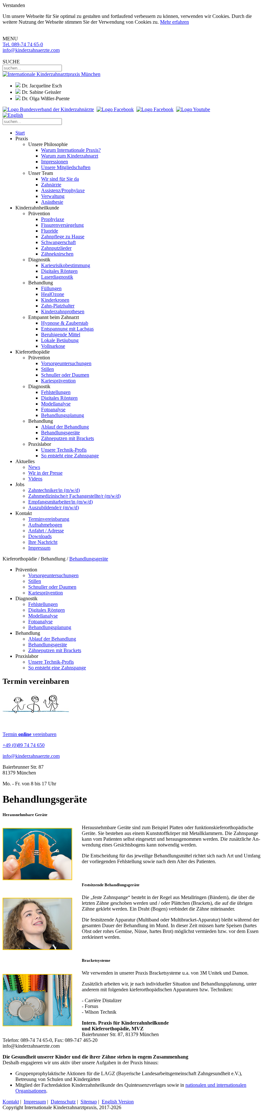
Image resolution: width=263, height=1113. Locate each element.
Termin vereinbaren (29, 734)
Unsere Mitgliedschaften (65, 167)
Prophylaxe (52, 219)
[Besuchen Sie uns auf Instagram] (155, 109)
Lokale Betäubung (60, 340)
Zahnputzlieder (56, 248)
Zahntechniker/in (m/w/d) (54, 490)
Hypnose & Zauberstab (64, 323)
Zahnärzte (51, 184)
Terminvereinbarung (48, 519)
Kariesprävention (58, 380)
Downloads (40, 536)
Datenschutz (63, 1101)
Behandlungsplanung (62, 415)
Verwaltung (52, 196)
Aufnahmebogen (45, 525)
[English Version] (13, 115)
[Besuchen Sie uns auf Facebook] (115, 109)
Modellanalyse (56, 403)
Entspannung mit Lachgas (67, 328)
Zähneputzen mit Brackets (67, 438)
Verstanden (14, 5)
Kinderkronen (55, 300)
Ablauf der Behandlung (65, 427)
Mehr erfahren (174, 22)
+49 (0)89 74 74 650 (24, 745)
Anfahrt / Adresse (46, 530)
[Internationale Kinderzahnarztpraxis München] (51, 74)
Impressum (39, 548)
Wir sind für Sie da (60, 179)
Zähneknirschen (57, 254)
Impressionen (54, 161)
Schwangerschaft (58, 242)
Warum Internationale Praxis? (71, 150)
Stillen (47, 369)
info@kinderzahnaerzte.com (31, 50)
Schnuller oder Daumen (65, 375)
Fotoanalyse (53, 409)
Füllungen (51, 288)
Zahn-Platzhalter (57, 305)
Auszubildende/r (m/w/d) (53, 507)
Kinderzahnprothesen (62, 311)
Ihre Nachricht (42, 542)
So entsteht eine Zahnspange (70, 455)
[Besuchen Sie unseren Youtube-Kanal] (193, 109)
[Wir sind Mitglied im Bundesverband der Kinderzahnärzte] (48, 109)
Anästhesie (52, 202)
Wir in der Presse (45, 473)
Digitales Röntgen (59, 271)
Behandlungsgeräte (60, 432)
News (34, 467)
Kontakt (11, 1101)
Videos (35, 478)
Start (20, 132)
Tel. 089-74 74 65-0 (23, 44)
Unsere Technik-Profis (64, 450)
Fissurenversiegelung (62, 225)
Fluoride (49, 230)
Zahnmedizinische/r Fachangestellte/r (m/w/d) (74, 496)
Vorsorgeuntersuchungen (66, 363)
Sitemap (89, 1101)
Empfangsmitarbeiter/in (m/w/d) (60, 501)
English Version (118, 1101)
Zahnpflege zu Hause (62, 236)
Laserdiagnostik (57, 277)
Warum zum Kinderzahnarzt (69, 156)
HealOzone (52, 294)
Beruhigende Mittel (60, 334)
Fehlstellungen (56, 392)
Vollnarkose (53, 346)
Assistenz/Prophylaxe (63, 190)
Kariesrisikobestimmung (65, 265)
